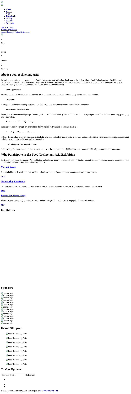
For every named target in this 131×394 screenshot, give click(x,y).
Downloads (10, 16)
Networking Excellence (13, 181)
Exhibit (9, 11)
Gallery (9, 18)
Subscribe (30, 375)
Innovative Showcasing (13, 195)
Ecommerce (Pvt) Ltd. (49, 391)
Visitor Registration (9, 30)
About (8, 9)
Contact (9, 21)
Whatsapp (10, 23)
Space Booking (7, 27)
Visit (8, 14)
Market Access (8, 167)
